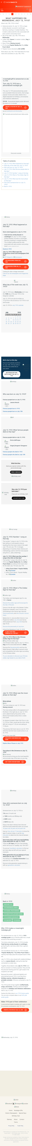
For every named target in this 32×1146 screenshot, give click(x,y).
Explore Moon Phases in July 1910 (13, 743)
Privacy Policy (11, 1125)
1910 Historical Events (11, 907)
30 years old (14, 828)
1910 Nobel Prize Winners (11, 910)
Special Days (22, 1113)
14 (15, 14)
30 (17, 323)
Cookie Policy (20, 1125)
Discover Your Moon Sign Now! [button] (13, 738)
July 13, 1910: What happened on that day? (16, 163)
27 (11, 323)
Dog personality (14, 647)
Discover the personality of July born (13, 626)
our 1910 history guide (22, 993)
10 (3, 14)
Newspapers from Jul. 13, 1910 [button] (13, 267)
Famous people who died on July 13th (14, 454)
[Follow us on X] (13, 1103)
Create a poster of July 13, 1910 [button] (13, 107)
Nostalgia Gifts (18, 1110)
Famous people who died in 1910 (12, 452)
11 (6, 14)
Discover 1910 (8, 904)
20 (11, 322)
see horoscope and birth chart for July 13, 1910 (12, 374)
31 (20, 323)
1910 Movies (7, 920)
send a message (16, 472)
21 (13, 322)
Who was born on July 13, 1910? (13, 167)
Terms (16, 1122)
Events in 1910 (7, 249)
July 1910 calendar (17, 305)
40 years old (21, 828)
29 (15, 323)
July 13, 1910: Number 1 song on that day (16, 173)
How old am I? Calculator (15, 831)
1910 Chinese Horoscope (11, 917)
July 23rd (19, 622)
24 (20, 322)
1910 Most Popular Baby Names (13, 914)
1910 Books (16, 920)
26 (8, 323)
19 (30, 14)
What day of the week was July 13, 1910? (16, 165)
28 (13, 323)
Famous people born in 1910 (11, 408)
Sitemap (9, 1119)
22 (15, 322)
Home (10, 1110)
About (15, 1119)
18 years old (6, 828)
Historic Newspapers (11, 1113)
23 (17, 322)
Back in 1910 (8, 186)
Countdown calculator (15, 848)
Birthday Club (16, 1116)
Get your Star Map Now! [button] (12, 761)
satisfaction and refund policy (14, 111)
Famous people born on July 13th (13, 411)
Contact (22, 1119)
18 (27, 14)
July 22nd (17, 620)
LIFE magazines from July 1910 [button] (13, 261)
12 (9, 14)
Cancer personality (8, 613)
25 (6, 323)
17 (24, 14)
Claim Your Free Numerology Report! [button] (11, 632)
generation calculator (14, 865)
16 (21, 14)
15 (18, 14)
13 (11, 320)
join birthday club (18, 498)
